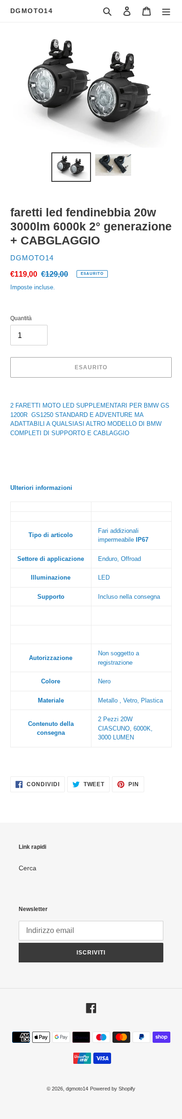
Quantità (21, 318)
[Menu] (166, 11)
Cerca (27, 868)
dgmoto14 (31, 10)
